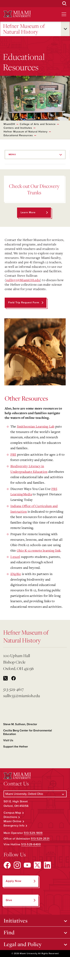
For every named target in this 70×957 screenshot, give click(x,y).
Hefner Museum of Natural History (24, 29)
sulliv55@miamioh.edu (21, 695)
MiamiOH (9, 124)
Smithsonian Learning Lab (36, 426)
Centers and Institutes (18, 127)
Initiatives (16, 920)
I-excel (15, 556)
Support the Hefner (15, 746)
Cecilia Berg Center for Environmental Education (27, 732)
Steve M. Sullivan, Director (20, 724)
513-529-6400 (31, 844)
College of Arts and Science (38, 124)
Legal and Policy (23, 944)
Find (9, 932)
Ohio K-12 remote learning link (39, 550)
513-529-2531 (40, 838)
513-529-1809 (33, 833)
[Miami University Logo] (17, 14)
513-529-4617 (13, 689)
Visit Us (8, 740)
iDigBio (15, 574)
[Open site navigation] (64, 14)
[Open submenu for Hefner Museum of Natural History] (65, 29)
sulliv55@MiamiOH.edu (23, 280)
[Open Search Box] (64, 3)
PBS (13, 454)
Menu (12, 154)
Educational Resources (18, 135)
